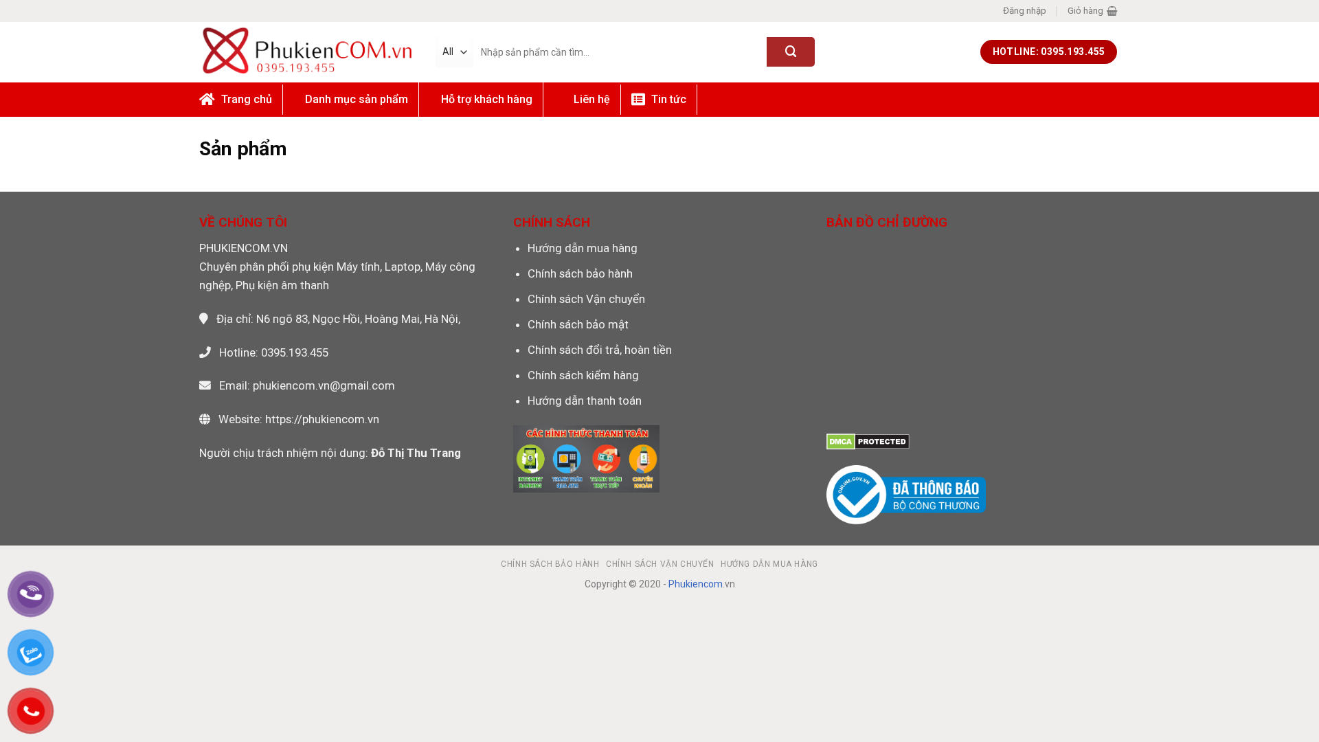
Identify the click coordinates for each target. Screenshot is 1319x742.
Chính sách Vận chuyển (586, 299)
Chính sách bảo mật (578, 324)
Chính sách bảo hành (580, 273)
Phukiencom (695, 583)
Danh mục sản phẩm (356, 99)
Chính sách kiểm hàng (583, 375)
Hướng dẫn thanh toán (585, 400)
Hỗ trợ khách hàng (486, 99)
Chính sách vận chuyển (660, 564)
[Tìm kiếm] (791, 52)
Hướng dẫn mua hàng (583, 248)
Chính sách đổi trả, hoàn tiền (600, 350)
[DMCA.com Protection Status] (868, 440)
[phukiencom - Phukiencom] (307, 51)
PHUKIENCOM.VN (243, 248)
